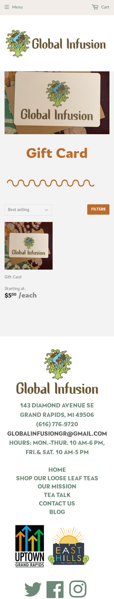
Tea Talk (57, 496)
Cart (104, 7)
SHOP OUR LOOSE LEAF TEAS (57, 479)
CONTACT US (57, 504)
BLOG (57, 513)
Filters (98, 209)
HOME (57, 470)
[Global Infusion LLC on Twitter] (33, 590)
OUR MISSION (57, 487)
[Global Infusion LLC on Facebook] (55, 590)
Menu (17, 7)
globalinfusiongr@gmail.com (57, 434)
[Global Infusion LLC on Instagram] (78, 590)
